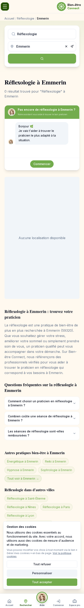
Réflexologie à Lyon (20, 515)
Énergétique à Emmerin (22, 461)
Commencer (41, 164)
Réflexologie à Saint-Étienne (26, 498)
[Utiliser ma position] (72, 46)
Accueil (9, 18)
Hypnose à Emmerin (20, 470)
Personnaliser (42, 573)
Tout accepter (42, 582)
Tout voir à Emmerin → (23, 478)
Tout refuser (42, 564)
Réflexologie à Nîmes (21, 507)
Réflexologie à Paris (56, 507)
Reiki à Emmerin (55, 461)
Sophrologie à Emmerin (56, 470)
